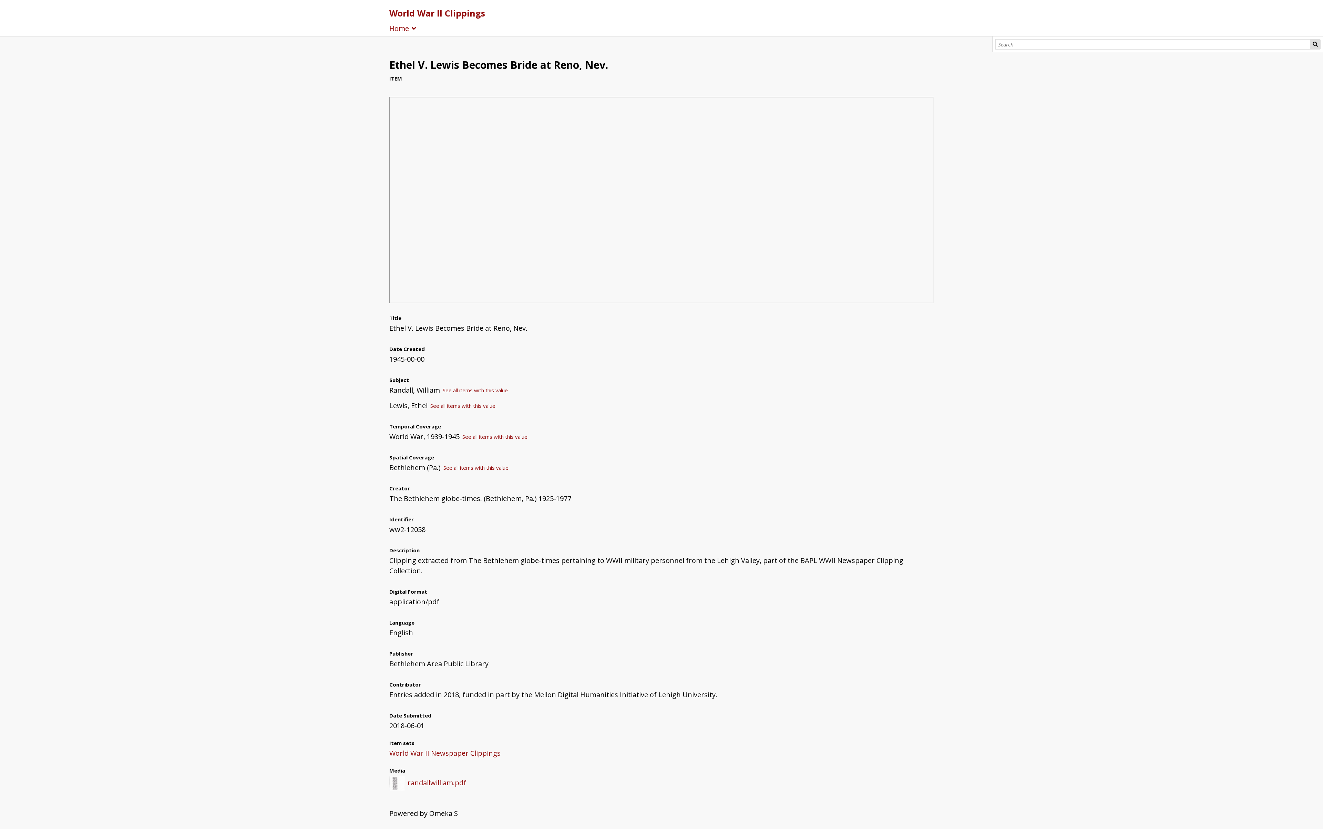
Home (399, 28)
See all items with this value (475, 390)
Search (1315, 44)
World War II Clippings (437, 13)
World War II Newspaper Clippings (445, 753)
